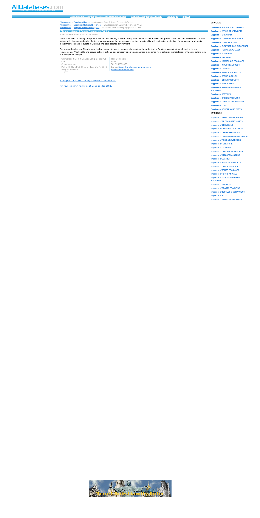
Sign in (186, 16)
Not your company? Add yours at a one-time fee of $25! (86, 86)
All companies (65, 22)
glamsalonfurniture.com (122, 69)
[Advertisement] (34, 66)
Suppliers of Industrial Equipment (87, 25)
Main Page (172, 16)
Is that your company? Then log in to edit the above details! (88, 80)
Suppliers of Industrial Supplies (86, 28)
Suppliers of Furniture (83, 22)
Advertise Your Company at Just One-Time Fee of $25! (98, 16)
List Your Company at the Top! (146, 16)
